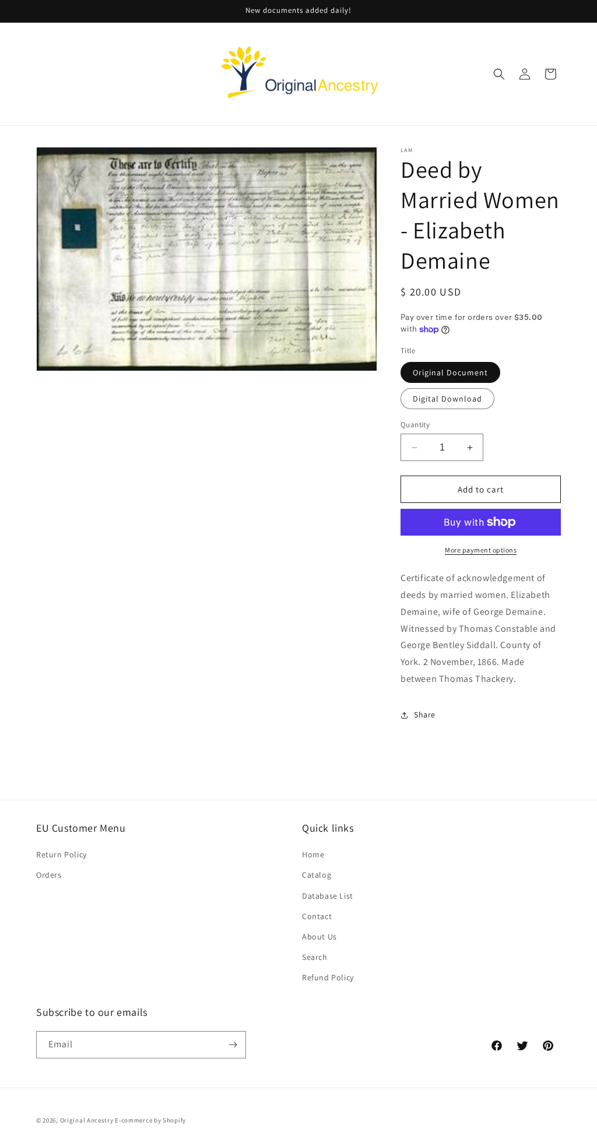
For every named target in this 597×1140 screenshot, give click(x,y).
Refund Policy (328, 977)
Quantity (415, 425)
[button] (499, 74)
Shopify (174, 1120)
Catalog (316, 875)
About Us (319, 936)
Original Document (450, 372)
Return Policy (61, 854)
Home (313, 854)
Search (315, 957)
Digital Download (447, 398)
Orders (49, 875)
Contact (317, 916)
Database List (327, 896)
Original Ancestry (87, 1120)
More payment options (481, 550)
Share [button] (425, 714)
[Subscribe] (232, 1044)
